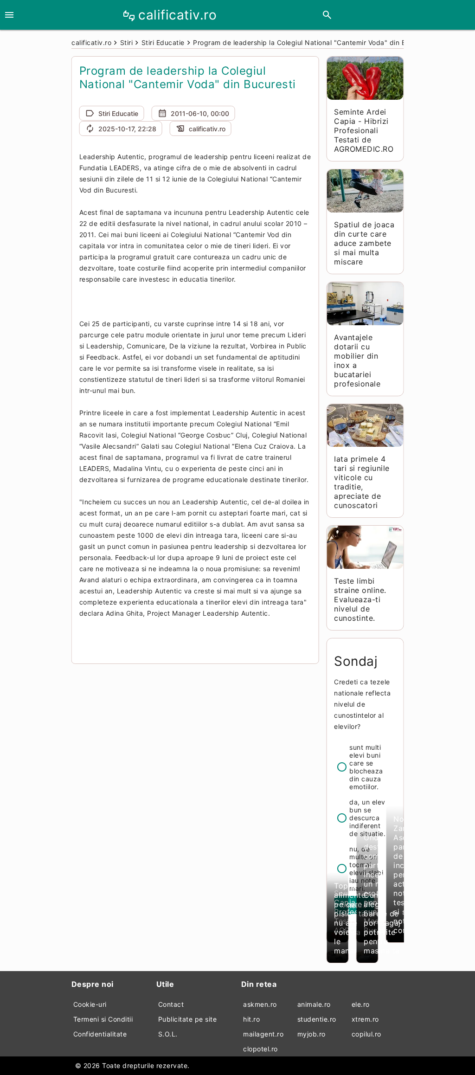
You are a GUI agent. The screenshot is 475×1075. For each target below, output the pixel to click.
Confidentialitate (100, 1034)
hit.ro (251, 1019)
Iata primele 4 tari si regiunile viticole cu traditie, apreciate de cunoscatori (362, 482)
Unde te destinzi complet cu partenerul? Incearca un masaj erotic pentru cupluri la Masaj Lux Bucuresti (385, 884)
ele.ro (361, 1004)
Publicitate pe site (187, 1019)
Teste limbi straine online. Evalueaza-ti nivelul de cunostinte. (360, 599)
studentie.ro (316, 1019)
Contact (171, 1004)
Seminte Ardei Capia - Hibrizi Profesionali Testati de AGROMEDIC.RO (363, 130)
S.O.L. (168, 1034)
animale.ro (314, 1004)
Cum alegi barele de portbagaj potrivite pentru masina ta (382, 922)
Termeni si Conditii (103, 1019)
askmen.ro (260, 1004)
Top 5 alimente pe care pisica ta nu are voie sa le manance (350, 918)
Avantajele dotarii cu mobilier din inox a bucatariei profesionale (357, 360)
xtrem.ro (365, 1019)
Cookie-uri (90, 1004)
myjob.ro (311, 1034)
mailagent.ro (263, 1034)
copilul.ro (366, 1034)
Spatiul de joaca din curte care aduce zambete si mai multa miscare (364, 243)
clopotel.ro (260, 1049)
